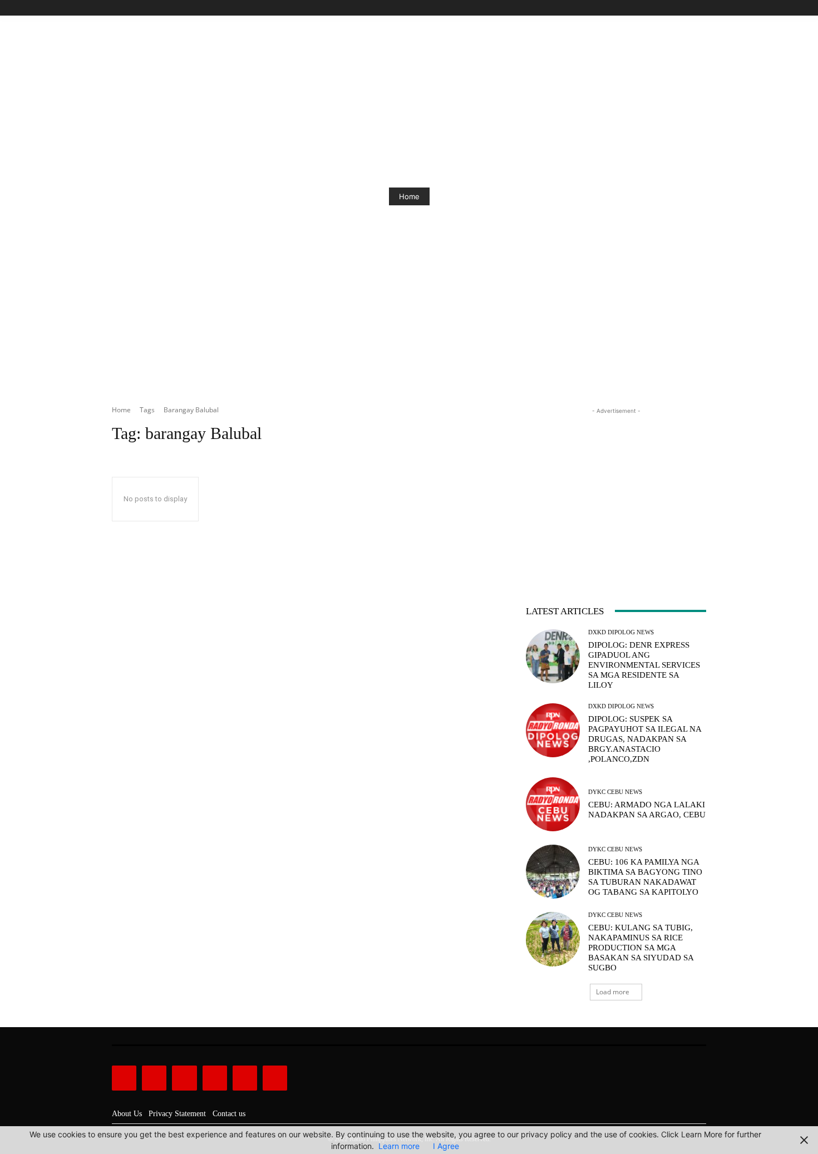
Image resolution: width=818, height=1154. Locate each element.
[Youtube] (699, 8)
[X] (687, 8)
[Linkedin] (184, 1078)
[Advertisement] (616, 486)
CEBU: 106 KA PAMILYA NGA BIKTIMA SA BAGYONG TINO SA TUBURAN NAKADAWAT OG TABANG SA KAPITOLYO (645, 876)
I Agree (446, 1146)
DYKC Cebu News (615, 792)
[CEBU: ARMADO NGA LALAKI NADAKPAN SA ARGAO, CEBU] (553, 804)
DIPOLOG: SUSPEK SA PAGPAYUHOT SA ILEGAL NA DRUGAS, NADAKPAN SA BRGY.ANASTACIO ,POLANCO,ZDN (645, 738)
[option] (409, 196)
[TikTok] (674, 8)
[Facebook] (649, 8)
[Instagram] (662, 8)
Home (409, 196)
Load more (612, 992)
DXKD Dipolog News (621, 632)
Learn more (399, 1146)
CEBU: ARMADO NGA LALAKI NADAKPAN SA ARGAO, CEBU (647, 809)
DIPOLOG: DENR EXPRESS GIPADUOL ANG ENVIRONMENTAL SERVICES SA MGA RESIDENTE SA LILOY (644, 664)
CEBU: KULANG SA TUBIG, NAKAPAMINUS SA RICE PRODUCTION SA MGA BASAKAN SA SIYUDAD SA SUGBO (641, 947)
